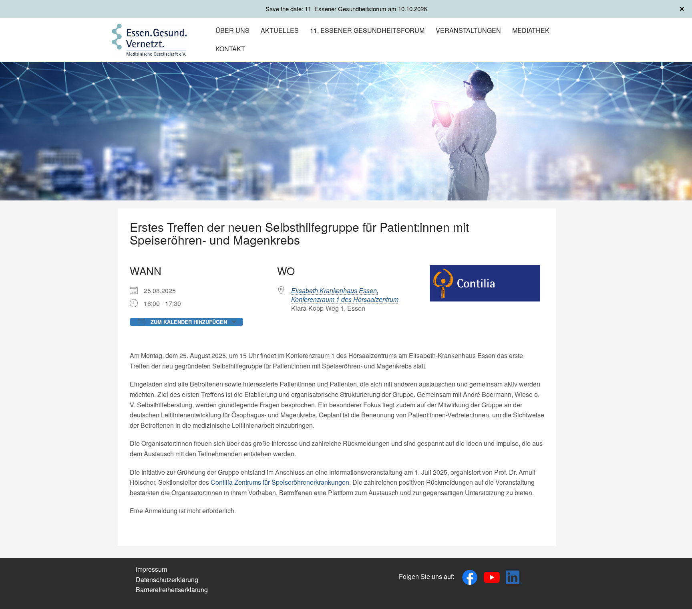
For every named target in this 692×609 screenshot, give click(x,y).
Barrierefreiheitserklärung (172, 589)
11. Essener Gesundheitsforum (367, 30)
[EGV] (149, 38)
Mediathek (530, 30)
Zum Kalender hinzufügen (188, 322)
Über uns (232, 30)
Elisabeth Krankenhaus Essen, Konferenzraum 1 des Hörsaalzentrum (344, 295)
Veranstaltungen (468, 30)
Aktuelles (280, 30)
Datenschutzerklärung (167, 579)
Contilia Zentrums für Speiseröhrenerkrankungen (280, 482)
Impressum (151, 569)
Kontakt (230, 48)
